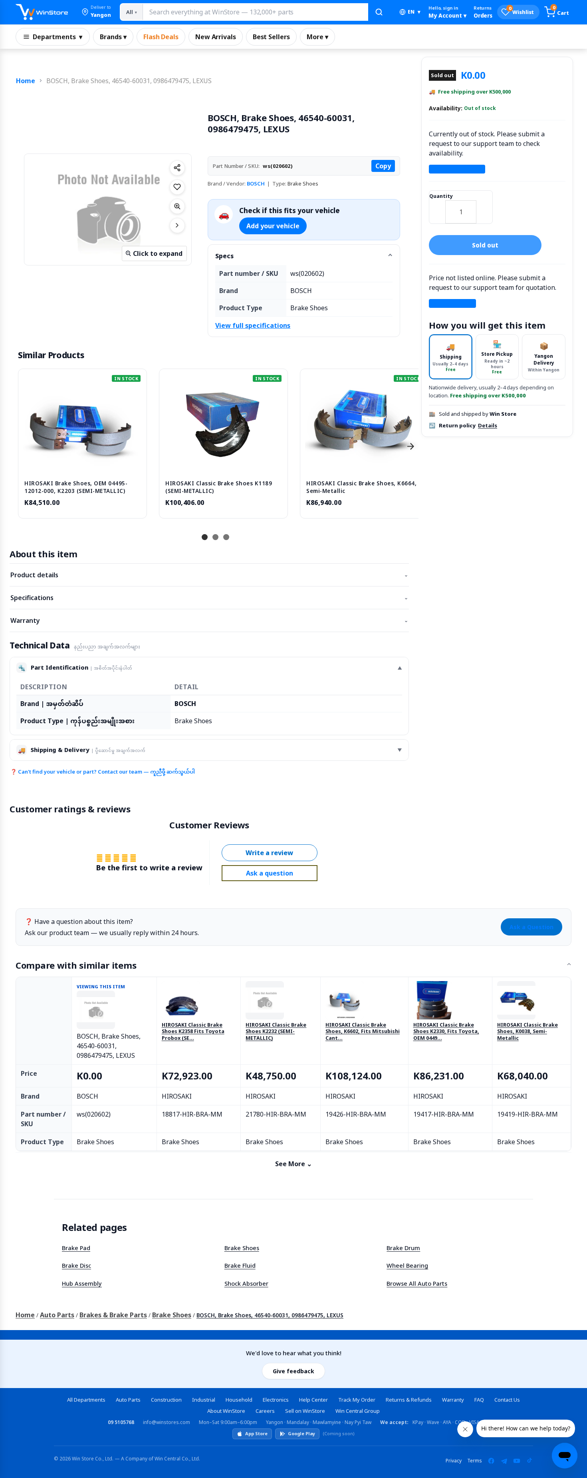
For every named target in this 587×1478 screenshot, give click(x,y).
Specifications (209, 597)
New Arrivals (215, 36)
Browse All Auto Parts (417, 1283)
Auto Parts (57, 1314)
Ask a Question (531, 927)
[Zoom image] (177, 206)
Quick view (83, 465)
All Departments (86, 1399)
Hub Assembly (82, 1283)
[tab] (450, 356)
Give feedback (293, 1371)
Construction (166, 1399)
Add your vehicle (272, 225)
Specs (224, 255)
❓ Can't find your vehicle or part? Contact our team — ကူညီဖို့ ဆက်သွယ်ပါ (102, 771)
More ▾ (317, 36)
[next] (410, 446)
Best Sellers (271, 36)
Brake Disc (76, 1265)
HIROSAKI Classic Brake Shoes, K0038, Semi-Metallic (527, 1032)
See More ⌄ (293, 1163)
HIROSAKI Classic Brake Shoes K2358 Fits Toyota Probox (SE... (193, 1032)
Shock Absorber (246, 1283)
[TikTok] (529, 1460)
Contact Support (457, 169)
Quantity (441, 196)
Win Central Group (357, 1410)
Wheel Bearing (407, 1265)
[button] (96, 12)
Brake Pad (76, 1248)
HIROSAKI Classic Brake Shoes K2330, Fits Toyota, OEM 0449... (446, 1032)
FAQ (479, 1399)
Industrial (203, 1399)
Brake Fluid (240, 1265)
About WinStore (226, 1410)
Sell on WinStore (305, 1410)
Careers (265, 1410)
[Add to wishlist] (177, 187)
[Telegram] (504, 1460)
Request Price (452, 303)
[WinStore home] (42, 12)
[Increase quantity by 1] (484, 206)
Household (239, 1399)
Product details (209, 574)
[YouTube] (516, 1460)
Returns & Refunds (409, 1399)
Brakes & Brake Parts (113, 1314)
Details (487, 425)
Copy (383, 166)
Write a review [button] (269, 852)
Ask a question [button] (269, 873)
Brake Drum (403, 1248)
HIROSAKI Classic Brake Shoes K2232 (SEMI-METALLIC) (276, 1032)
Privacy (454, 1460)
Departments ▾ (57, 36)
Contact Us (507, 1399)
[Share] (177, 168)
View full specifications (252, 325)
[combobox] (255, 12)
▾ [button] (414, 11)
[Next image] (177, 225)
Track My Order (356, 1399)
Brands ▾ (113, 36)
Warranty (209, 620)
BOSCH (256, 183)
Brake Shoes (241, 1248)
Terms (474, 1460)
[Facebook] (491, 1460)
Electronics (276, 1399)
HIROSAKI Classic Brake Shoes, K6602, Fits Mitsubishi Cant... (362, 1032)
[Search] (379, 12)
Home (25, 80)
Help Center (313, 1399)
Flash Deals (160, 36)
